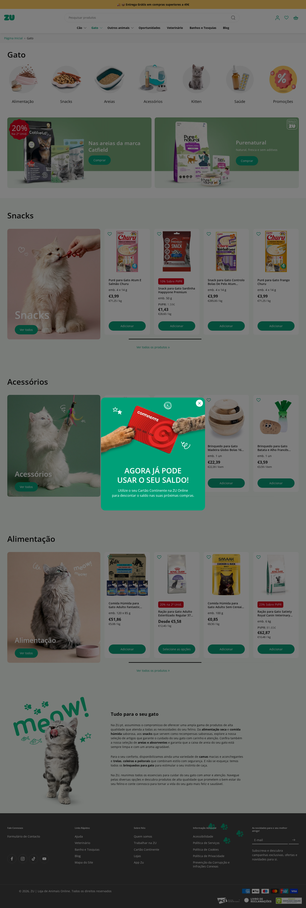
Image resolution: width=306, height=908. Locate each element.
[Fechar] (199, 403)
